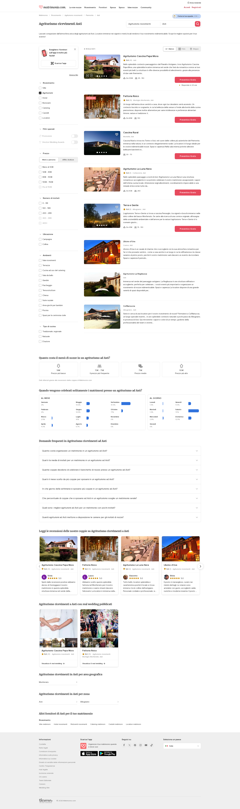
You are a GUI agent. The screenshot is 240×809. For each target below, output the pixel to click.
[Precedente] (39, 566)
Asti (40, 702)
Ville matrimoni (44, 724)
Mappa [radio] (195, 49)
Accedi (187, 7)
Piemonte (90, 15)
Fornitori (103, 7)
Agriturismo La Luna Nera (137, 168)
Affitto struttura (68, 160)
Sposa (113, 7)
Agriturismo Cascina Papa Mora (140, 56)
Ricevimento (90, 7)
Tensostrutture (48, 290)
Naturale (46, 336)
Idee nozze (133, 7)
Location (46, 118)
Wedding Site (44, 788)
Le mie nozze (75, 7)
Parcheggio (47, 285)
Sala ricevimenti (49, 260)
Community (146, 7)
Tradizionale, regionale (52, 331)
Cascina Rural (130, 132)
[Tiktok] (151, 745)
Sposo (122, 7)
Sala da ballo (47, 275)
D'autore (46, 341)
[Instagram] (140, 745)
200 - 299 (47, 213)
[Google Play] (107, 756)
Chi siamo (43, 777)
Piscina (45, 310)
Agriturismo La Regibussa (135, 274)
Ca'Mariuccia (129, 306)
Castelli (45, 113)
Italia (171, 746)
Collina (45, 244)
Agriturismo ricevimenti (74, 15)
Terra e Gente (130, 205)
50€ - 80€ (47, 172)
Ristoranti (46, 103)
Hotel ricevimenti (60, 724)
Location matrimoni (133, 724)
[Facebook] (124, 745)
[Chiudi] (75, 49)
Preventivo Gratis (188, 80)
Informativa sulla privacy (48, 755)
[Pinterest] (135, 745)
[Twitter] (129, 745)
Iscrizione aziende (46, 773)
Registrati (196, 7)
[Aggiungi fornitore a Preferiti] (116, 58)
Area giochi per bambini (52, 305)
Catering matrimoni (97, 724)
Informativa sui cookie (47, 759)
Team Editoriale (45, 780)
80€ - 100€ (47, 177)
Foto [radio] (183, 49)
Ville (44, 88)
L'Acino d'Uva (129, 241)
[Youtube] (146, 745)
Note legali (43, 748)
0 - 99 (45, 203)
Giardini (45, 280)
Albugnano (84, 702)
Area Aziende (195, 3)
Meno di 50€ (48, 167)
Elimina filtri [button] (73, 75)
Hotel (44, 98)
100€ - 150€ (47, 182)
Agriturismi (47, 93)
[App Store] (89, 756)
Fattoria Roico (131, 96)
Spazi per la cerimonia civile (54, 315)
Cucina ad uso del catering (53, 270)
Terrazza (46, 265)
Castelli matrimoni (116, 724)
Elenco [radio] (171, 49)
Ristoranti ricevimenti (79, 724)
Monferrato (44, 682)
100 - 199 (46, 208)
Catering (46, 108)
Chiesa (45, 295)
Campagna (47, 239)
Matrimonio (43, 15)
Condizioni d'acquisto (47, 751)
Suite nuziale (47, 300)
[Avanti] (200, 566)
